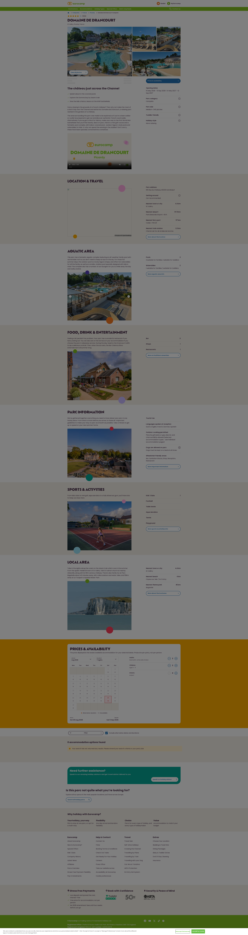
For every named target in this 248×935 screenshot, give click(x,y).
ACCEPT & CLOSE (198, 931)
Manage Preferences (183, 931)
